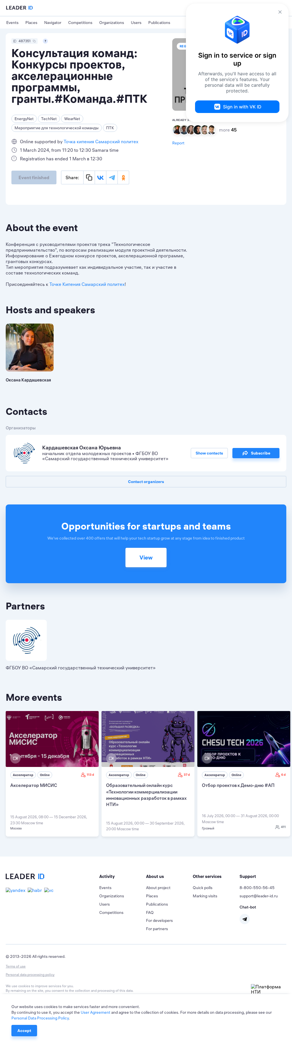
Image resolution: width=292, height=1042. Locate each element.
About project (158, 887)
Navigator (52, 22)
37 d (187, 775)
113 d (90, 775)
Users (136, 22)
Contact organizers (146, 481)
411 (283, 827)
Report (178, 143)
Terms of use (16, 966)
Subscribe (260, 453)
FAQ (150, 912)
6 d (283, 775)
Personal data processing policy (30, 974)
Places (31, 22)
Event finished (34, 177)
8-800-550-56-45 (257, 887)
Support (248, 876)
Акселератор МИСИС (33, 785)
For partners (157, 928)
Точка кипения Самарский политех (101, 141)
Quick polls (202, 887)
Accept (24, 1030)
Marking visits (205, 895)
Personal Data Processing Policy (40, 1018)
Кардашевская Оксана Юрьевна (81, 447)
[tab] (122, 876)
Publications (159, 22)
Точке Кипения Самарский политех (87, 284)
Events (12, 22)
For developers (159, 920)
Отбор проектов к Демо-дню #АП (238, 785)
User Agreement (95, 1012)
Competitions (80, 22)
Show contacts (209, 453)
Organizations (111, 22)
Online (45, 775)
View (146, 557)
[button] (122, 876)
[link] (52, 774)
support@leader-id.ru (259, 895)
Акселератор (23, 775)
